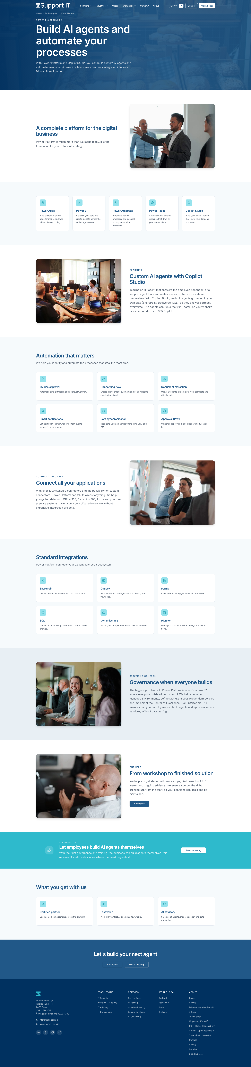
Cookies (193, 1049)
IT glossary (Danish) (198, 1021)
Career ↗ (144, 6)
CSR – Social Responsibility (202, 1026)
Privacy (192, 1044)
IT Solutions (83, 6)
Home (39, 13)
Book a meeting (193, 850)
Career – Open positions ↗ (201, 1030)
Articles (192, 1012)
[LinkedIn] (38, 1032)
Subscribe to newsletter (200, 1035)
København (164, 1002)
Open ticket (207, 6)
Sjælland (163, 998)
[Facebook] (45, 1032)
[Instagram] (52, 1032)
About (156, 6)
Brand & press (195, 1054)
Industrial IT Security (107, 1002)
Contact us (139, 803)
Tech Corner (195, 1016)
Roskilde (163, 1012)
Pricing (192, 1002)
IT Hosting (133, 1002)
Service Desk (134, 998)
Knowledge (127, 6)
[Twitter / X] (59, 1032)
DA (175, 6)
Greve (161, 1007)
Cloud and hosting (136, 1007)
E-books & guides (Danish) (201, 1007)
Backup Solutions (136, 1012)
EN (181, 6)
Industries (101, 6)
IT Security (103, 998)
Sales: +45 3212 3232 (50, 1024)
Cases (115, 6)
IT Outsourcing (105, 1012)
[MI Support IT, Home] (53, 6)
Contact (191, 6)
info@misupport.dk (49, 1020)
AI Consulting (134, 1016)
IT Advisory (103, 1007)
